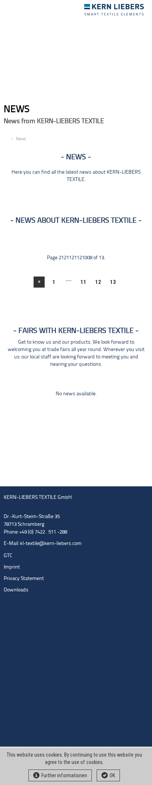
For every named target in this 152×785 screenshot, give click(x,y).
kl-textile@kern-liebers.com (51, 543)
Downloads (16, 590)
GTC (8, 556)
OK (112, 775)
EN (6, 139)
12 (98, 282)
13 (113, 282)
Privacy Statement (24, 578)
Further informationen (64, 775)
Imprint (12, 567)
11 (83, 282)
